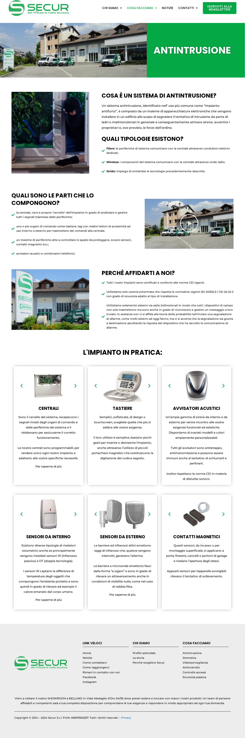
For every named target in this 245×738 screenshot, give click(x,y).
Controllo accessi (194, 672)
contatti (186, 8)
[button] (112, 8)
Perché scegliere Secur (149, 662)
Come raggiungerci (96, 667)
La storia (138, 658)
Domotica (189, 658)
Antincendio (191, 667)
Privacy (126, 717)
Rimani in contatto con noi (101, 672)
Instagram (90, 682)
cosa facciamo (140, 8)
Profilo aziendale (144, 653)
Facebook (89, 677)
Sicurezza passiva (194, 677)
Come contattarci (95, 662)
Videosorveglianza (195, 662)
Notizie (167, 8)
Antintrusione (192, 653)
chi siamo (110, 8)
